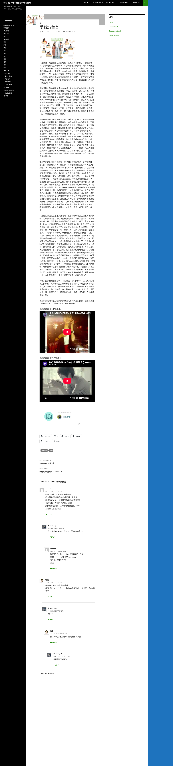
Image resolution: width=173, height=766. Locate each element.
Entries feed (113, 27)
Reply (50, 514)
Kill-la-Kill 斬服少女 (47, 462)
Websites (8, 82)
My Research (123, 3)
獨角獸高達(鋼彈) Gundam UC (51, 470)
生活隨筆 (6, 31)
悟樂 (47, 580)
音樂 (5, 62)
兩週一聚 (6, 70)
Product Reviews (9, 90)
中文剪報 (7, 79)
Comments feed (115, 31)
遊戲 (5, 59)
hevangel (58, 32)
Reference (7, 73)
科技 (5, 67)
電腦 (5, 65)
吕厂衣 (6, 96)
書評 (5, 50)
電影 (5, 53)
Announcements (9, 25)
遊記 (5, 36)
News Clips (8, 76)
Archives (136, 3)
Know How (8, 84)
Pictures (6, 87)
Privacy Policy (98, 3)
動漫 (5, 48)
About (85, 3)
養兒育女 (6, 33)
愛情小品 (44, 450)
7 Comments (70, 32)
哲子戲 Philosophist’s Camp (17, 3)
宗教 (5, 45)
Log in (111, 22)
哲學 (5, 42)
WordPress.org (114, 35)
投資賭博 (6, 28)
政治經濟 (6, 39)
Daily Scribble (8, 93)
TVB (51, 450)
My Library (110, 3)
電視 (41, 23)
